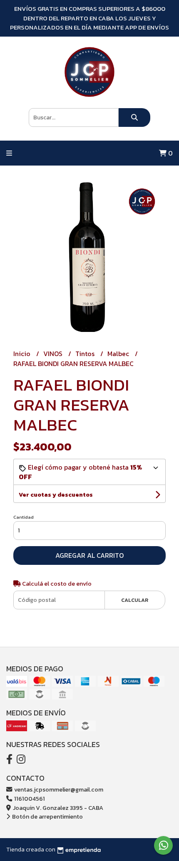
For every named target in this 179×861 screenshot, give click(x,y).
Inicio (22, 354)
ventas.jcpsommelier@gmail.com (58, 789)
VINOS (53, 354)
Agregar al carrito (89, 555)
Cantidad (23, 517)
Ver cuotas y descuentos (56, 494)
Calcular (134, 600)
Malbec (119, 354)
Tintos (85, 354)
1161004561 (29, 798)
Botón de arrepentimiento (47, 816)
